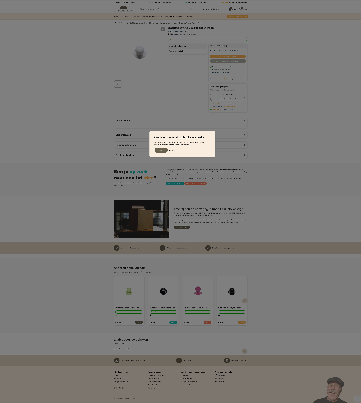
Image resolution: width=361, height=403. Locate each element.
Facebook (221, 375)
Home (126, 23)
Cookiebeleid (152, 385)
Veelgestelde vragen (121, 382)
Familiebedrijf (118, 385)
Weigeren (172, 150)
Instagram (221, 378)
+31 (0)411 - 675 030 (212, 9)
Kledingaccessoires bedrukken (159, 23)
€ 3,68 (118, 322)
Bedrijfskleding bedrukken (139, 23)
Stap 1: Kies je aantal (177, 46)
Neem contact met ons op (195, 183)
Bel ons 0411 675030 (175, 183)
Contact (116, 375)
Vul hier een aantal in (176, 51)
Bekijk (139, 322)
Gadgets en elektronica (189, 382)
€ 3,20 (220, 322)
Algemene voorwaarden (156, 375)
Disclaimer (151, 388)
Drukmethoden (119, 388)
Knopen (174, 23)
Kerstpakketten (186, 385)
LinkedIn (221, 382)
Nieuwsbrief (118, 378)
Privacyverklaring (153, 378)
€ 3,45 (186, 322)
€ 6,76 (152, 322)
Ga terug (118, 23)
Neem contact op (182, 227)
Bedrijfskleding (186, 378)
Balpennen (185, 375)
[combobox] (164, 9)
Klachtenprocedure (154, 382)
